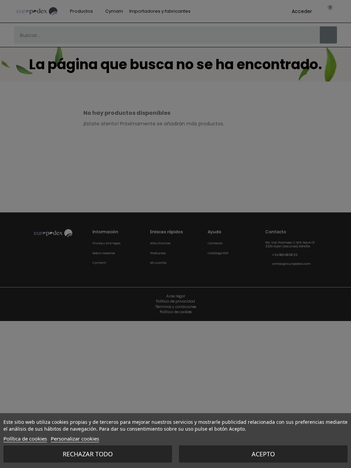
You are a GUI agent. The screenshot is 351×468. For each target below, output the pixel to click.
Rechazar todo (88, 454)
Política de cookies (25, 438)
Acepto (263, 454)
